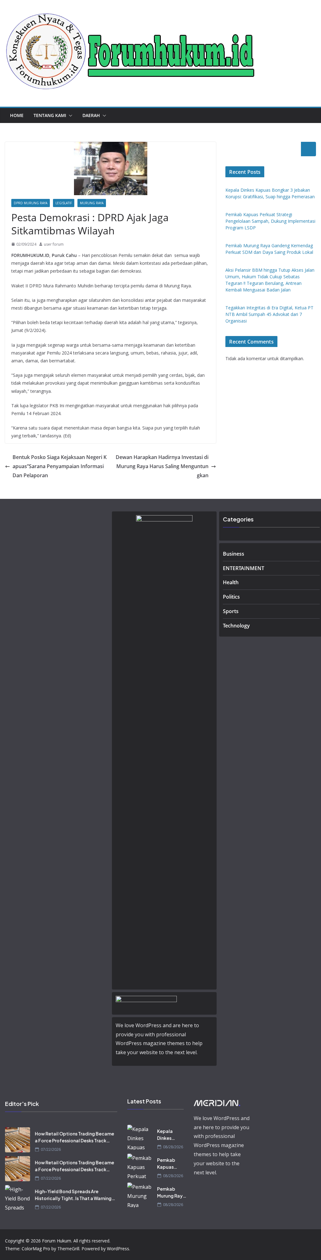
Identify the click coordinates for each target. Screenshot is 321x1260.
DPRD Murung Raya (30, 203)
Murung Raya (91, 203)
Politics (231, 596)
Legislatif (63, 203)
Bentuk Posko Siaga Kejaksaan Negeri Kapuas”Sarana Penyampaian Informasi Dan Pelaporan (60, 466)
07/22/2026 (51, 1149)
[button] (69, 115)
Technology (236, 625)
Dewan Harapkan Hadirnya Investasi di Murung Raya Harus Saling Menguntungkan (162, 466)
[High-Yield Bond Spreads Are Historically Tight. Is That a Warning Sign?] (17, 1197)
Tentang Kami (50, 115)
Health (231, 582)
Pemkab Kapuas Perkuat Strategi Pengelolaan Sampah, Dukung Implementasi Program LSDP (270, 221)
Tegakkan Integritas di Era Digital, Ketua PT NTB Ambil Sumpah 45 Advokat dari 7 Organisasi (269, 314)
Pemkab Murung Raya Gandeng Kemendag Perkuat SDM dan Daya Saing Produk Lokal (171, 1192)
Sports (231, 611)
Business (233, 553)
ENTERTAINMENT (243, 568)
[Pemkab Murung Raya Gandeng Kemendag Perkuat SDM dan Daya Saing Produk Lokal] (139, 1195)
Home (17, 115)
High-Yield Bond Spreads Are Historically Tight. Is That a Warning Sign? (73, 1195)
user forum (54, 244)
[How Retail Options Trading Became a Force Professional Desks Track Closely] (17, 1139)
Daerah (91, 115)
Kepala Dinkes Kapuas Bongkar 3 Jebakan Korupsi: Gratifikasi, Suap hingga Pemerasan (171, 1134)
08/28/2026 (173, 1147)
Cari (308, 149)
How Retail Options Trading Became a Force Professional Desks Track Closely (74, 1137)
